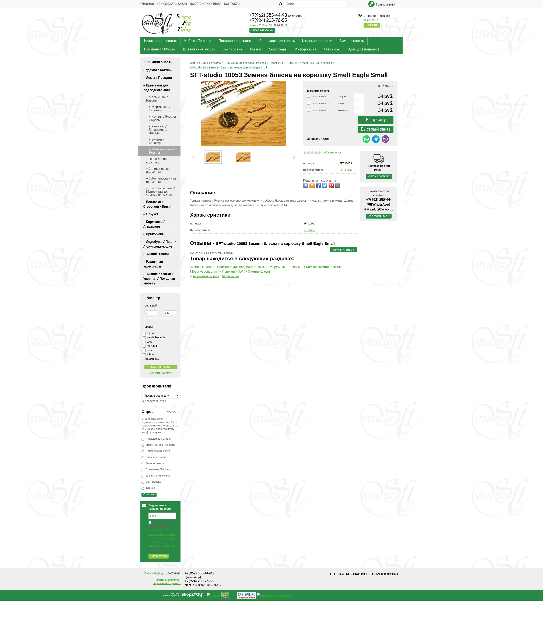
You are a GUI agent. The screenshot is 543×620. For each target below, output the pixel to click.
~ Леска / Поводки (157, 78)
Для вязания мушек (204, 276)
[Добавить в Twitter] (324, 185)
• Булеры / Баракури (156, 141)
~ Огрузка (150, 214)
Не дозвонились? (379, 216)
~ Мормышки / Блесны (157, 99)
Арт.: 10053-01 (321, 96)
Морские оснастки (203, 271)
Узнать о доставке (379, 176)
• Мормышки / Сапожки (160, 108)
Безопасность (357, 574)
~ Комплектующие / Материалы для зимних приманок (160, 192)
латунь (342, 96)
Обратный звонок (262, 30)
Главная (147, 4)
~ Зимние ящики (156, 254)
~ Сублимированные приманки (161, 180)
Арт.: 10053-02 (321, 110)
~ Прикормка (153, 234)
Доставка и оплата (205, 4)
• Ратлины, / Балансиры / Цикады (158, 130)
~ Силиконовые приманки (157, 170)
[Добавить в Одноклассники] (312, 185)
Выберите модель (318, 91)
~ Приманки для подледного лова (156, 88)
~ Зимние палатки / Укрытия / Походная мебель (159, 278)
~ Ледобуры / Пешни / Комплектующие (159, 244)
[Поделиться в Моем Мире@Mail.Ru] (337, 185)
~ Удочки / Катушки (158, 70)
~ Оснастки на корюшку (156, 160)
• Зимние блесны (259, 271)
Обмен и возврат (386, 574)
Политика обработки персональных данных (167, 581)
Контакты (232, 4)
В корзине (377, 16)
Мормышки (230, 276)
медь (340, 103)
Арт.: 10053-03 (321, 103)
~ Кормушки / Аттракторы (154, 224)
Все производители (153, 401)
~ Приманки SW (231, 271)
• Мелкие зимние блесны (162, 151)
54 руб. (385, 96)
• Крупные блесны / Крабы (162, 118)
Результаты (172, 411)
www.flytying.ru (156, 573)
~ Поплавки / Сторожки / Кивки (157, 204)
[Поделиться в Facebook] (318, 185)
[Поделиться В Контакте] (305, 185)
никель (342, 110)
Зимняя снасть (201, 267)
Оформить (371, 25)
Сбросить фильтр (160, 373)
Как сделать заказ (172, 4)
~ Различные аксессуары (153, 264)
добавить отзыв (332, 152)
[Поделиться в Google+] (331, 185)
